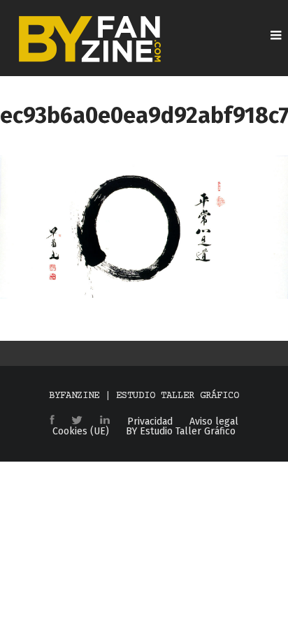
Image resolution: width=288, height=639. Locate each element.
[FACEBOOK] (52, 421)
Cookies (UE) (80, 431)
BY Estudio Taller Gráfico (181, 431)
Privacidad (150, 422)
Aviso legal (213, 422)
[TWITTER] (76, 421)
